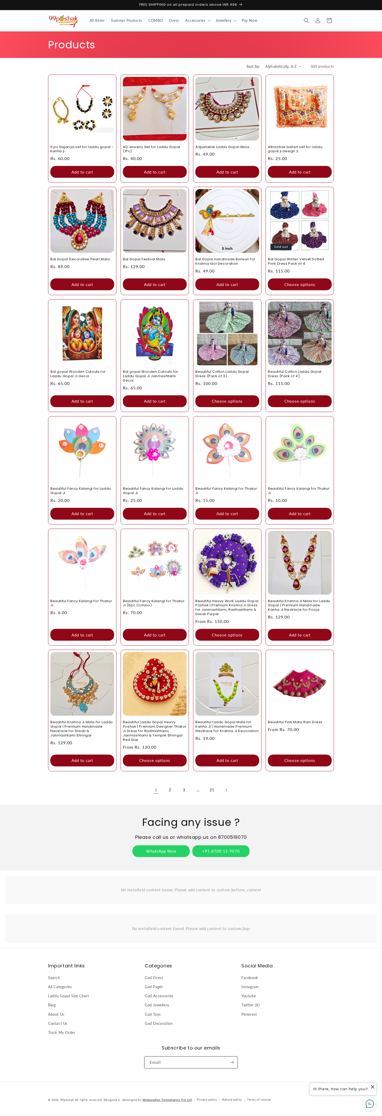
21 (212, 790)
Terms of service (259, 1099)
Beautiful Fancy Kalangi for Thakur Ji (226, 491)
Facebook (249, 977)
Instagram (250, 987)
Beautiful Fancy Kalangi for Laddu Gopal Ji (80, 491)
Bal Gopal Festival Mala (144, 259)
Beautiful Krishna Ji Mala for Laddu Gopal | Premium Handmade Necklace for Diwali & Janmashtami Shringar (81, 729)
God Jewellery (157, 1005)
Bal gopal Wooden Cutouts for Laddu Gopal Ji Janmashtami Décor (150, 376)
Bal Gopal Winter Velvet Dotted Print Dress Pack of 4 (296, 261)
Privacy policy (207, 1099)
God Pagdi (153, 987)
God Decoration (159, 1023)
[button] (197, 20)
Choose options (299, 284)
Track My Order (61, 1032)
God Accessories (159, 996)
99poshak (67, 1099)
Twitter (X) (250, 1005)
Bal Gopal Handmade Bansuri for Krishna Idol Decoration (225, 261)
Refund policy (232, 1099)
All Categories (60, 987)
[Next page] (226, 790)
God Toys (153, 1014)
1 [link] (156, 789)
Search (54, 977)
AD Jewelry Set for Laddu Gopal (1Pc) (151, 149)
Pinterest (249, 1014)
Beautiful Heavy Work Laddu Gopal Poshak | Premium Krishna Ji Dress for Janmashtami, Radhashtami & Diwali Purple (226, 608)
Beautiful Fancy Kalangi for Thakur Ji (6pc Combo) (154, 603)
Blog (52, 1005)
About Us (56, 1014)
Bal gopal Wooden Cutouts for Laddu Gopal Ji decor (78, 374)
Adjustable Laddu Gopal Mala (222, 147)
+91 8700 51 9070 (221, 851)
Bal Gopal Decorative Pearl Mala (80, 259)
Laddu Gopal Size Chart (68, 996)
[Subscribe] (232, 1062)
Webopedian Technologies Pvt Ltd (167, 1099)
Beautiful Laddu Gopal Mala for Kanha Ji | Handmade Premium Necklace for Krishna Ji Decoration (227, 726)
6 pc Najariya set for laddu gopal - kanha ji (82, 149)
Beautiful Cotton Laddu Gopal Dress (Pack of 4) (294, 374)
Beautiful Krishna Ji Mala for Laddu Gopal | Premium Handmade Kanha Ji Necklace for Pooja (299, 605)
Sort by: (253, 66)
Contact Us (58, 1023)
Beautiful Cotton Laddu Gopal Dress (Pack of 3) (222, 374)
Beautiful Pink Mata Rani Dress (295, 722)
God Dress (154, 977)
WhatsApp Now (161, 851)
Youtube (248, 996)
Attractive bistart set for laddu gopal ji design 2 (295, 149)
